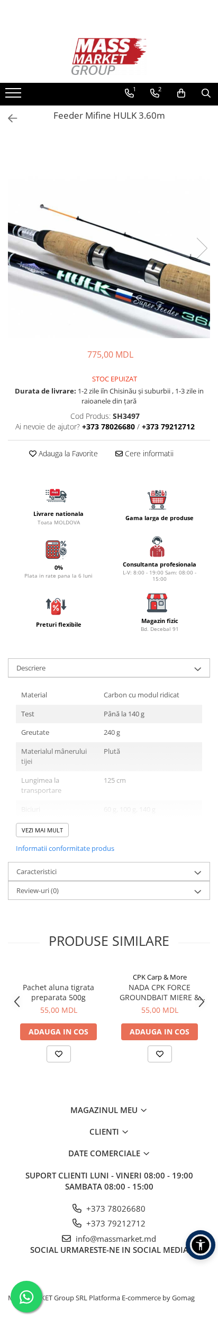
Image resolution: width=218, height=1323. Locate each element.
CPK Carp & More (160, 977)
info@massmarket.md (115, 1238)
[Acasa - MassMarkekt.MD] (109, 56)
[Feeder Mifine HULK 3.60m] (109, 237)
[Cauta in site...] (206, 93)
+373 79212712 (115, 1223)
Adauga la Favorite (67, 453)
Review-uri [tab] (37, 890)
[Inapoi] (8, 118)
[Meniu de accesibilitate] (200, 1245)
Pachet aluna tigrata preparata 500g (58, 992)
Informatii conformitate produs (65, 848)
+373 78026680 (115, 1208)
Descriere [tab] (31, 668)
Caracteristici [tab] (36, 871)
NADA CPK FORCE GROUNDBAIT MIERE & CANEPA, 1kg (159, 992)
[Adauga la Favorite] (59, 1054)
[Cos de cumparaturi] (181, 93)
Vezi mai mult (42, 830)
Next (201, 248)
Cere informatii (148, 453)
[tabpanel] (109, 237)
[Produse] (14, 96)
